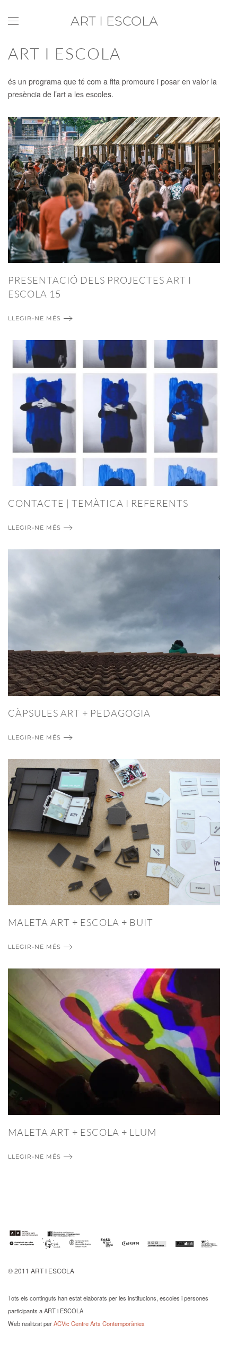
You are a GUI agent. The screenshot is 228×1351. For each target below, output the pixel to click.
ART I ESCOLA (114, 21)
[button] (13, 21)
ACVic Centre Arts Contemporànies (99, 1323)
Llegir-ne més (34, 318)
